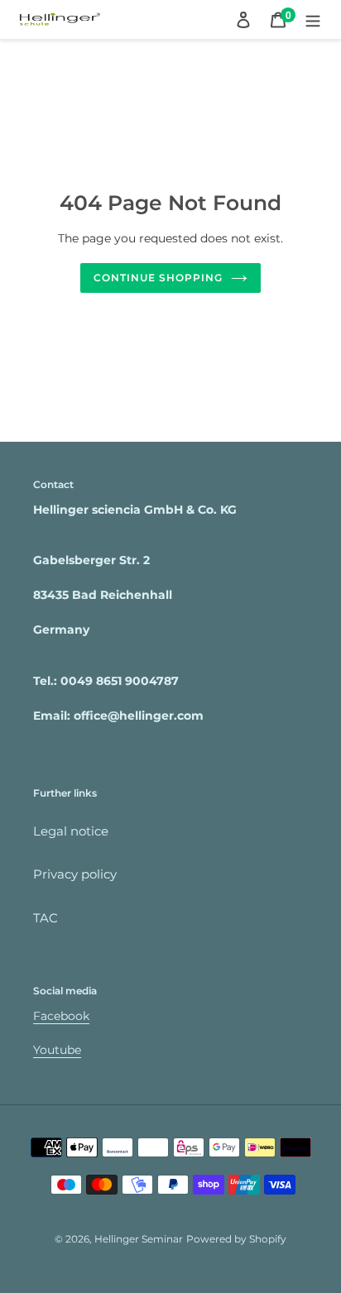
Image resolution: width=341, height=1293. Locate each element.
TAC (45, 918)
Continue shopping (158, 277)
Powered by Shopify (236, 1239)
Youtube (57, 1049)
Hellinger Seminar (138, 1239)
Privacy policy (75, 874)
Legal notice (70, 831)
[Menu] (312, 19)
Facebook (61, 1015)
